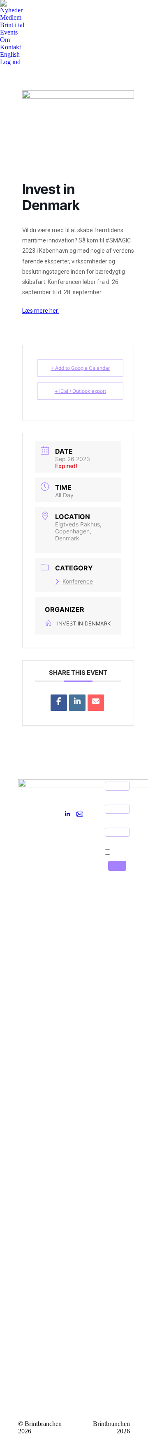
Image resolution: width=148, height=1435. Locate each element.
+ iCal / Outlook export (80, 391)
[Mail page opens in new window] (79, 814)
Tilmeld (117, 866)
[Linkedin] (77, 702)
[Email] (96, 702)
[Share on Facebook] (59, 702)
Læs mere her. (40, 310)
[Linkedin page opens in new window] (67, 814)
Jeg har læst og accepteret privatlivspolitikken (121, 849)
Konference (77, 581)
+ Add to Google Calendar (80, 368)
